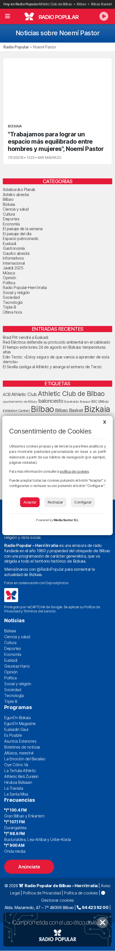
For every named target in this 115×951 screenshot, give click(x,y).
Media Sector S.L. (66, 520)
